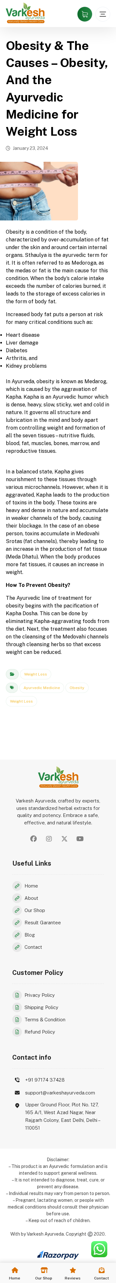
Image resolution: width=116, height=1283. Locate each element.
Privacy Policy (39, 995)
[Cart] (84, 14)
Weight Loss (35, 674)
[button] (33, 838)
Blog (29, 935)
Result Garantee (42, 922)
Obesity (77, 687)
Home (31, 886)
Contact (33, 947)
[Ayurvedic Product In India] (25, 13)
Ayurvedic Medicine (42, 687)
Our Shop (34, 910)
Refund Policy (39, 1032)
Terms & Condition (44, 1019)
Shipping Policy (41, 1007)
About (31, 898)
